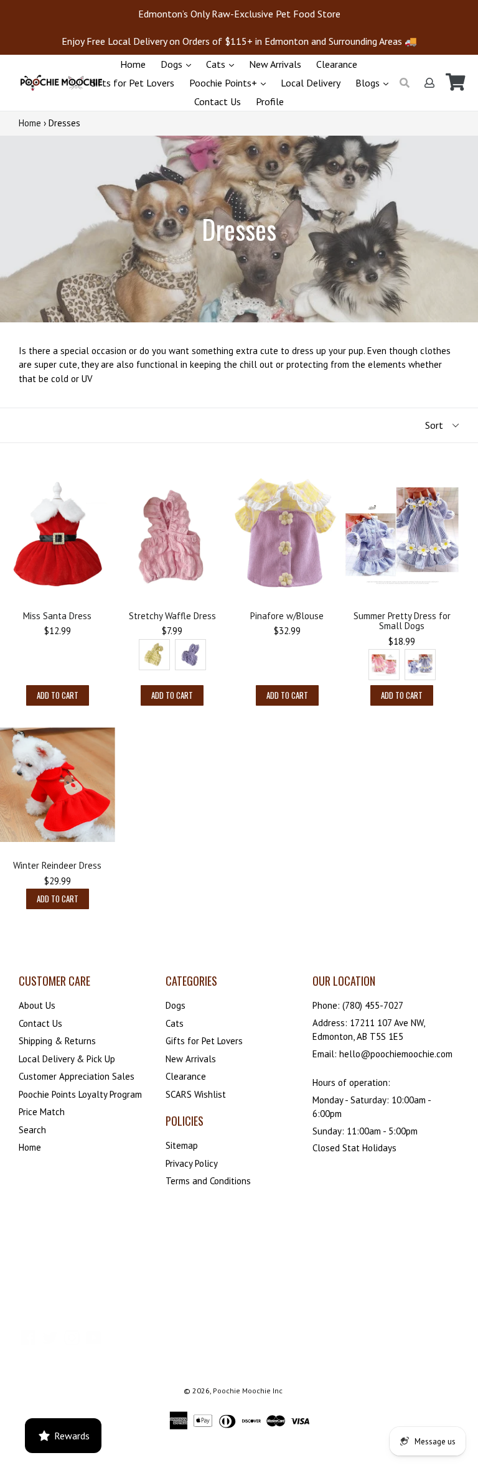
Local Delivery (310, 83)
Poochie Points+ (224, 83)
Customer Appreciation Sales (76, 1076)
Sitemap (182, 1145)
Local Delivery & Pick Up (67, 1059)
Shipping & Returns (57, 1041)
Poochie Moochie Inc (248, 1390)
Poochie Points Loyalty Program (80, 1094)
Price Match (42, 1112)
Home (133, 64)
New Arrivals (275, 64)
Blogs (368, 83)
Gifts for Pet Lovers (132, 83)
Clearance (336, 64)
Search (32, 1130)
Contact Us (217, 101)
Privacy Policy (192, 1163)
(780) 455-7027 (372, 1005)
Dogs (173, 64)
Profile (270, 101)
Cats (217, 64)
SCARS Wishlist (196, 1094)
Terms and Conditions (208, 1181)
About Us (37, 1005)
